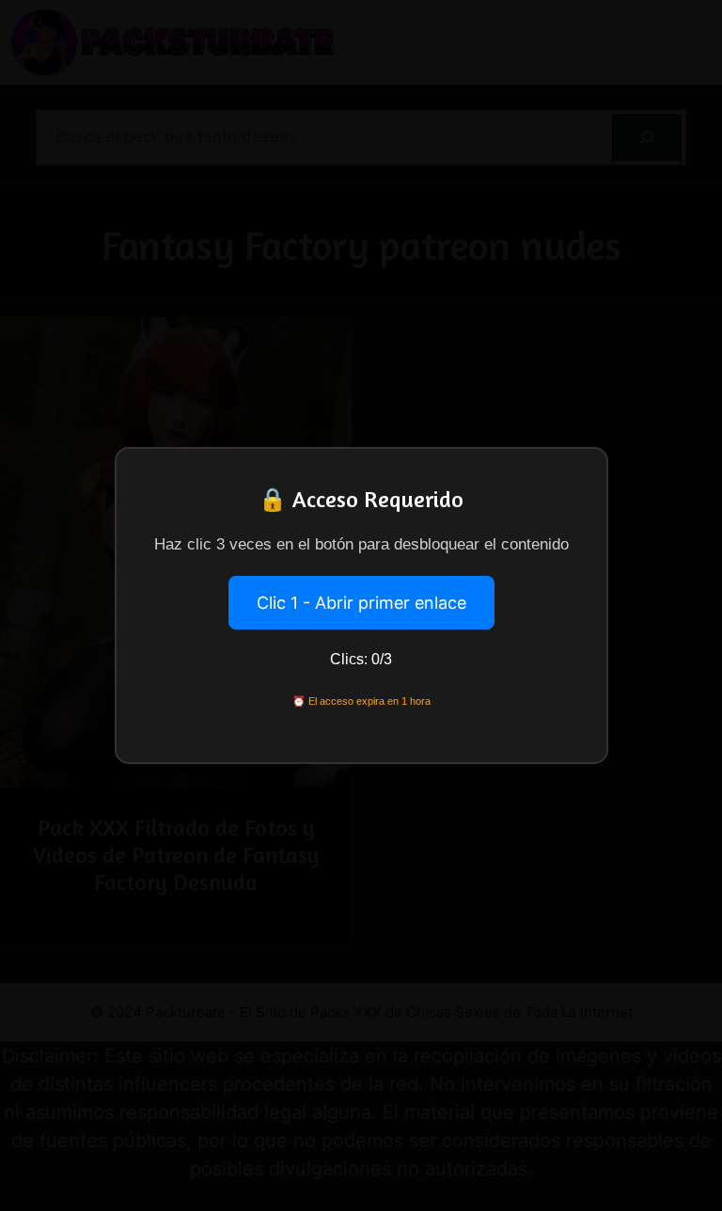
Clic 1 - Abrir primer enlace (361, 603)
